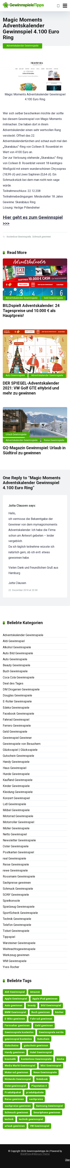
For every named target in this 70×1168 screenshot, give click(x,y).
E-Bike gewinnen (15, 1018)
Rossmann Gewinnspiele (19, 876)
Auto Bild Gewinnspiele (18, 653)
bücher (59, 1012)
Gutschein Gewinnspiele (18, 756)
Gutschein (43, 1038)
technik (9, 1119)
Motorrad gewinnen (16, 1072)
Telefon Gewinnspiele (17, 925)
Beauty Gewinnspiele (16, 665)
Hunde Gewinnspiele (16, 774)
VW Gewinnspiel (39, 1125)
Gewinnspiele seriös (51, 1032)
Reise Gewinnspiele (54, 440)
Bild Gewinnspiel (51, 1005)
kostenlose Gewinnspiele (19, 236)
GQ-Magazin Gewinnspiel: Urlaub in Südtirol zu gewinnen (34, 450)
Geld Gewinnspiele (53, 298)
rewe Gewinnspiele (15, 870)
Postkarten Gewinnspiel (18, 852)
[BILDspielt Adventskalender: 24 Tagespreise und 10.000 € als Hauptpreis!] (35, 279)
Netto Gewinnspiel (15, 834)
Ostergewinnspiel (15, 1085)
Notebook (42, 1078)
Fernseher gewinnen (17, 1025)
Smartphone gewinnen (46, 1112)
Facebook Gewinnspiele (18, 713)
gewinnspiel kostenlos (18, 1038)
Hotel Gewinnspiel (41, 1052)
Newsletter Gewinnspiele (19, 840)
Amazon (35, 991)
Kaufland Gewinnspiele (17, 780)
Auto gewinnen (13, 1005)
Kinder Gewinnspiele (16, 786)
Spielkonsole (11, 900)
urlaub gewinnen (15, 1125)
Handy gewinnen (15, 1052)
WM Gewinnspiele (15, 961)
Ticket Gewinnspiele (16, 931)
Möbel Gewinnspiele (16, 810)
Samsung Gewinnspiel (49, 1105)
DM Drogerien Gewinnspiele (21, 689)
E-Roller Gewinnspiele (17, 701)
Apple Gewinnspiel (16, 998)
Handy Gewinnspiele (16, 762)
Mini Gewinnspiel (51, 1065)
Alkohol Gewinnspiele (17, 647)
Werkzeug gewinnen (16, 955)
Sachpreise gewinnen (17, 882)
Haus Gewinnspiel (14, 768)
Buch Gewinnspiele (15, 671)
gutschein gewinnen (36, 1045)
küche (60, 1058)
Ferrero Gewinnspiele (17, 725)
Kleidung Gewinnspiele (18, 792)
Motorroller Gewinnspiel (18, 822)
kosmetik (10, 1058)
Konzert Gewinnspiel (16, 798)
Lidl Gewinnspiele (14, 804)
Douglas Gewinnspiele (17, 695)
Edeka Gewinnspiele (16, 707)
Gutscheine (11, 1045)
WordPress (26, 1154)
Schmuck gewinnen (41, 236)
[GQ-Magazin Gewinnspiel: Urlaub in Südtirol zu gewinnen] (35, 425)
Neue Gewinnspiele (45, 1072)
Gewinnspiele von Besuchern (22, 744)
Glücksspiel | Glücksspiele (20, 750)
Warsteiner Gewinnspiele (19, 943)
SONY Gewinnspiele (16, 894)
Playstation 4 (39, 1085)
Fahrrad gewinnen (41, 1018)
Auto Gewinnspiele (15, 375)
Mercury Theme (41, 1154)
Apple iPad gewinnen (44, 998)
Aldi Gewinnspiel (14, 641)
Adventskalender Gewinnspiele (22, 45)
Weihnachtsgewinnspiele (19, 949)
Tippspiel (9, 937)
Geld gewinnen (44, 1025)
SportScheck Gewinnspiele (20, 913)
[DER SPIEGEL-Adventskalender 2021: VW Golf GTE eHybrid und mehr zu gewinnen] (35, 353)
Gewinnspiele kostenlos (19, 1032)
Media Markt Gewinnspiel (20, 1065)
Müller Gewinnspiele (16, 828)
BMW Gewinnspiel (15, 1012)
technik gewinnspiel (31, 1119)
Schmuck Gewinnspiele (18, 888)
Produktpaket (13, 1092)
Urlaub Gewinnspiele (16, 434)
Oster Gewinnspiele (16, 846)
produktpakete (35, 1092)
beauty (32, 1005)
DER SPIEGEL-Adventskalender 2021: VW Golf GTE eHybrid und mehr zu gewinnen (31, 388)
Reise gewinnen (14, 1099)
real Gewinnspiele (14, 858)
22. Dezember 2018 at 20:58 (23, 590)
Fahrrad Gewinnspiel (16, 719)
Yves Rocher (11, 967)
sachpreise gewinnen (18, 1105)
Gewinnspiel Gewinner (17, 738)
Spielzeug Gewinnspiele (19, 906)
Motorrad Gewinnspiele (18, 816)
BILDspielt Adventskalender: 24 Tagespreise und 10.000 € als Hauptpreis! (31, 310)
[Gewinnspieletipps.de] (23, 4)
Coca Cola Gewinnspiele (18, 677)
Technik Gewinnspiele (17, 919)
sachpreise (36, 1099)
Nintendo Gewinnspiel (18, 1078)
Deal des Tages (13, 683)
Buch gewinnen (40, 1012)
